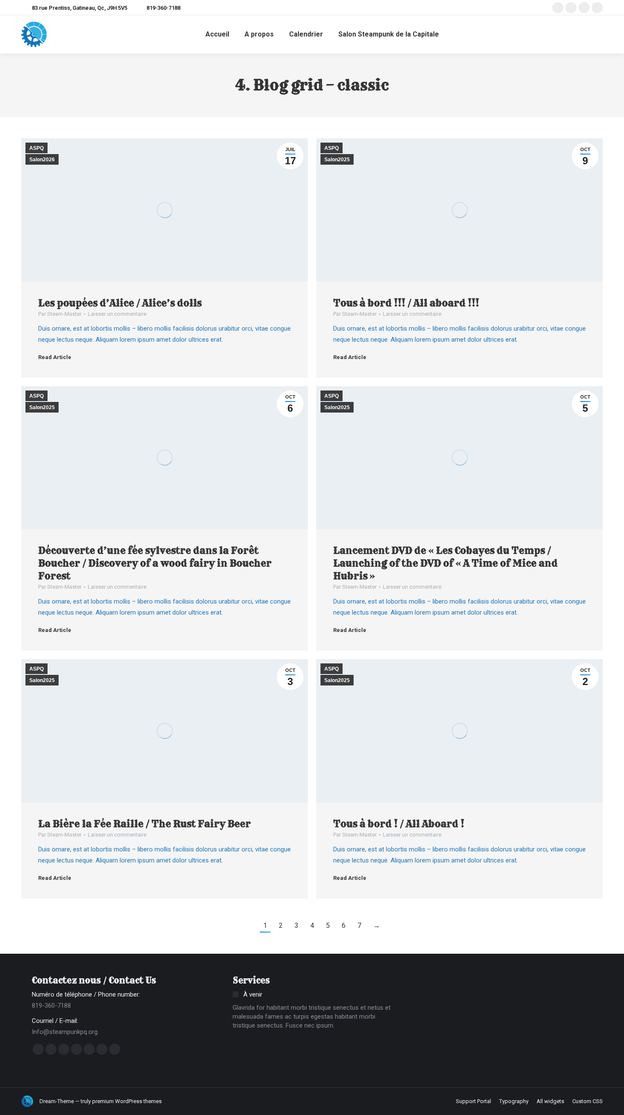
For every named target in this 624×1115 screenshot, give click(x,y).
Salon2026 (42, 160)
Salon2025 (337, 160)
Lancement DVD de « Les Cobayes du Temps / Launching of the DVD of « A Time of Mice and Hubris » (445, 563)
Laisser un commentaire (117, 314)
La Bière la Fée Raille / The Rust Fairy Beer (144, 824)
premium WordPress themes (127, 1101)
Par (60, 314)
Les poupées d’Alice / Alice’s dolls (120, 303)
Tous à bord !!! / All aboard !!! (406, 303)
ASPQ (36, 148)
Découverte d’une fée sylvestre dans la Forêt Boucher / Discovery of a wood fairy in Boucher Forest (155, 563)
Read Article (54, 357)
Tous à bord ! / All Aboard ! (398, 824)
